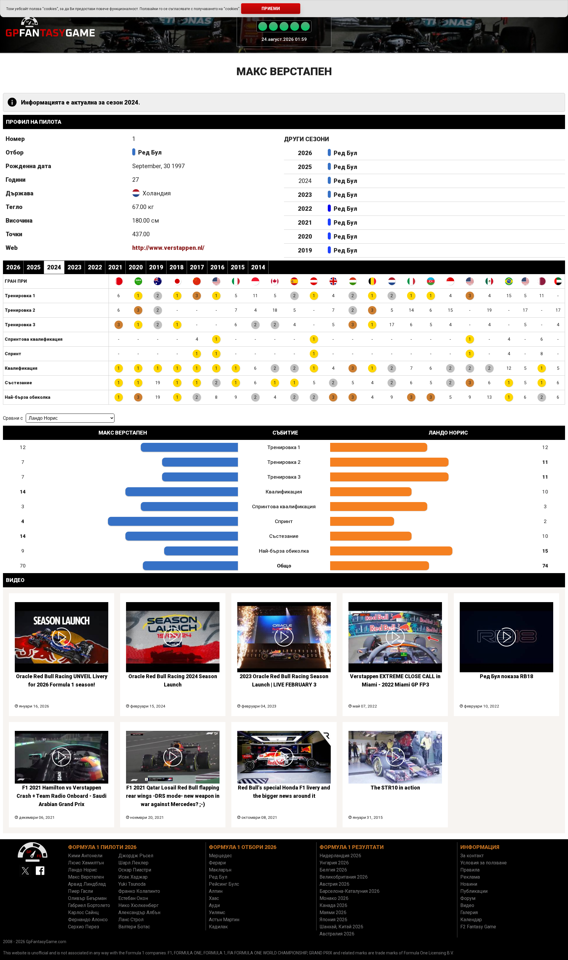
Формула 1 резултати (352, 847)
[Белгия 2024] (372, 281)
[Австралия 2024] (157, 281)
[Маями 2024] (216, 281)
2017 (197, 267)
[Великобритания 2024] (333, 281)
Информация (479, 847)
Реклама (470, 877)
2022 (305, 208)
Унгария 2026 (334, 863)
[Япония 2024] (177, 281)
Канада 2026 (333, 905)
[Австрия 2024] (314, 281)
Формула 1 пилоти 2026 (102, 847)
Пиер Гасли (80, 891)
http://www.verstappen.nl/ (168, 247)
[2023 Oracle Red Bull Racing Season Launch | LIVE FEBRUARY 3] (284, 637)
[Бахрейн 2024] (118, 281)
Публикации (474, 891)
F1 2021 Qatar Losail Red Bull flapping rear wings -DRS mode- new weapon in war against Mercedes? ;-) (173, 796)
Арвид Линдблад (87, 884)
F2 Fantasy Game (478, 927)
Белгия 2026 (333, 870)
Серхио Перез (83, 927)
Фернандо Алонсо (88, 919)
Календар (471, 919)
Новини (468, 884)
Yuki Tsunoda (132, 884)
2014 (258, 267)
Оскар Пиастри (134, 870)
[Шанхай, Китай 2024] (196, 281)
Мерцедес (220, 855)
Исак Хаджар (133, 877)
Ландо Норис (82, 870)
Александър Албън (139, 912)
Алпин (215, 891)
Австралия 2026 (337, 934)
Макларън (220, 870)
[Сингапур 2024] (450, 281)
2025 (305, 167)
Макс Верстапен (86, 877)
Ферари (217, 863)
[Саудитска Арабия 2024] (138, 281)
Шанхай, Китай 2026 (341, 927)
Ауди (214, 905)
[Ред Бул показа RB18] (506, 637)
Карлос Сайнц (83, 912)
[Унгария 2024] (352, 281)
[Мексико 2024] (489, 281)
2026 (305, 153)
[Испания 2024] (294, 281)
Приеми (271, 8)
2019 (305, 250)
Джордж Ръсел (135, 855)
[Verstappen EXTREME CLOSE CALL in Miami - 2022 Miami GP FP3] (395, 637)
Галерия (469, 912)
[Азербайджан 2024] (430, 281)
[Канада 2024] (275, 281)
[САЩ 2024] (470, 281)
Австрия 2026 (334, 884)
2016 (217, 267)
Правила (470, 870)
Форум (467, 898)
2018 (177, 267)
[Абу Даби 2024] (558, 281)
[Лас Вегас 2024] (525, 281)
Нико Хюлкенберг (138, 905)
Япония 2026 (333, 919)
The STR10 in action (395, 788)
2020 (305, 236)
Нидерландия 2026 (340, 855)
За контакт (472, 855)
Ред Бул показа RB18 (506, 676)
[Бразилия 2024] (509, 281)
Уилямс (217, 912)
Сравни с (13, 418)
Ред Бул (150, 152)
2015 (238, 267)
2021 (305, 222)
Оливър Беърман (87, 898)
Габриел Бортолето (89, 905)
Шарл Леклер (133, 863)
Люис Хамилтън (86, 863)
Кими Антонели (85, 855)
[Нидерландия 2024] (391, 281)
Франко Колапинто (139, 891)
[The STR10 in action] (395, 757)
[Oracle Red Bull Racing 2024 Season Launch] (173, 637)
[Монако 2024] (255, 281)
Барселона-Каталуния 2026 (350, 891)
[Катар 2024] (541, 281)
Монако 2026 (334, 898)
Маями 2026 (333, 912)
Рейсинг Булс (224, 884)
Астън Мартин (224, 919)
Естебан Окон (133, 898)
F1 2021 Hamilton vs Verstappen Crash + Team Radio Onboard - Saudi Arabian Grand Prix (61, 796)
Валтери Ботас (134, 927)
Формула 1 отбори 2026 (242, 847)
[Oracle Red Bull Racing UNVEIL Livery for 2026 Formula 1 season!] (61, 637)
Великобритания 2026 (344, 877)
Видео (467, 905)
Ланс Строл (130, 919)
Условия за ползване (483, 863)
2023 (305, 194)
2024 (54, 267)
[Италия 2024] (411, 281)
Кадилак (218, 927)
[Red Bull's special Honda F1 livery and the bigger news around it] (284, 757)
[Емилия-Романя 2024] (236, 281)
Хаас (214, 898)
